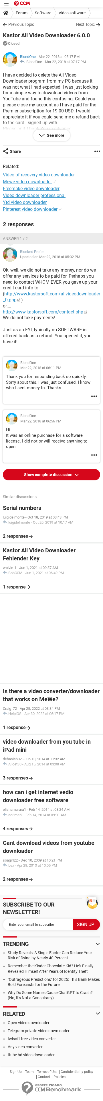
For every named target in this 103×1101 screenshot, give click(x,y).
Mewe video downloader (27, 181)
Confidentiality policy (77, 1072)
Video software (72, 13)
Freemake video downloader (31, 188)
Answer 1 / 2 (15, 238)
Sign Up (16, 1072)
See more (55, 135)
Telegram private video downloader (39, 1030)
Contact (44, 1077)
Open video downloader (28, 1022)
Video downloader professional (34, 195)
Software (43, 13)
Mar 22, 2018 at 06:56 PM (40, 421)
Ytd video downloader (25, 202)
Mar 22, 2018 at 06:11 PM (40, 368)
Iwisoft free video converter (32, 1038)
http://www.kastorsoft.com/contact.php (43, 312)
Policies (60, 1077)
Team (29, 1072)
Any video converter (25, 1047)
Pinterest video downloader (30, 209)
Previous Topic (21, 24)
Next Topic (85, 24)
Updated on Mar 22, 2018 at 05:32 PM (50, 257)
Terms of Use (47, 1072)
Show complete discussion (48, 474)
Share (15, 151)
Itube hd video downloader (31, 1055)
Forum (21, 13)
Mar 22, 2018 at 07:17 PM (65, 62)
